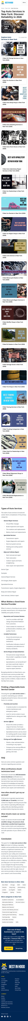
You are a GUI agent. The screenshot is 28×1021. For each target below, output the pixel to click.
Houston (4, 887)
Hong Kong (12, 887)
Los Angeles (12, 890)
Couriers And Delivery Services (10, 909)
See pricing (19, 948)
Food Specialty (6, 917)
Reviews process (5, 1007)
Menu (24, 2)
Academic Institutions (8, 899)
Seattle (19, 890)
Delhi (18, 885)
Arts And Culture (20, 902)
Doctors (14, 917)
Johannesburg (21, 887)
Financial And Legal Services (9, 912)
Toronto (19, 892)
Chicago (12, 885)
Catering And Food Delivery (9, 914)
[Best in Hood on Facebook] (5, 1016)
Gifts (17, 922)
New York (7, 8)
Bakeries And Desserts (8, 907)
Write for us (4, 1005)
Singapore (5, 892)
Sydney (12, 892)
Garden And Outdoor (7, 922)
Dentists (21, 914)
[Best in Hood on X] (10, 1016)
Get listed (9, 948)
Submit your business (7, 1002)
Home (2, 8)
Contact (3, 1000)
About (2, 996)
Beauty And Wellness (7, 904)
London (4, 890)
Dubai (24, 885)
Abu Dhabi (5, 885)
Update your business (7, 1003)
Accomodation (20, 899)
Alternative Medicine (7, 902)
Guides (3, 998)
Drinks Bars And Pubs (8, 919)
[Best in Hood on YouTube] (2, 1016)
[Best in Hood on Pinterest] (7, 1016)
